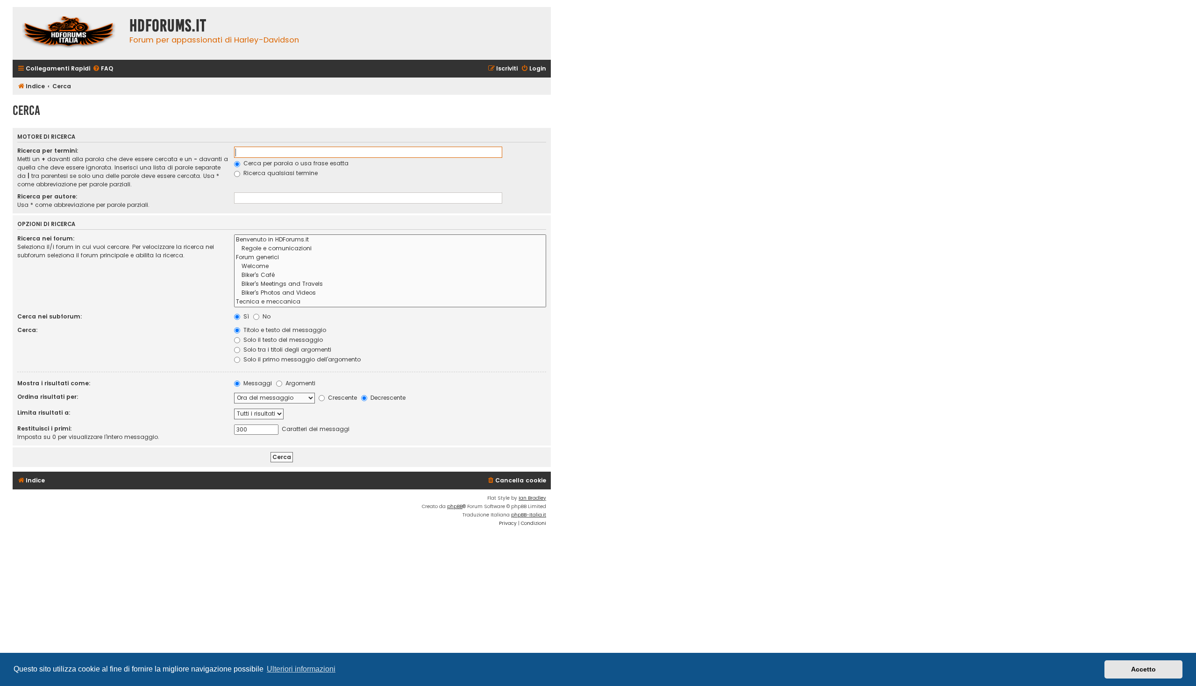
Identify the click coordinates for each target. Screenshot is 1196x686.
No (266, 316)
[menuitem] (103, 69)
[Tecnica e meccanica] (390, 301)
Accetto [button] (1143, 669)
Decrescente (387, 398)
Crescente (341, 398)
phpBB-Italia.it (528, 514)
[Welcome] (390, 266)
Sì (245, 316)
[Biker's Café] (390, 275)
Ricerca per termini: (47, 151)
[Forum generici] (390, 257)
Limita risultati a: (44, 413)
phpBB (455, 506)
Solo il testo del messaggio (282, 340)
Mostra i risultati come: (54, 383)
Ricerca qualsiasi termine (280, 173)
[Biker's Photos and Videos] (390, 293)
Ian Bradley (532, 498)
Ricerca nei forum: (46, 238)
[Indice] (68, 33)
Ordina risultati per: (47, 397)
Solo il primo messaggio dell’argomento (301, 359)
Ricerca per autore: (47, 196)
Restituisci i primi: (44, 428)
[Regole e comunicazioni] (390, 248)
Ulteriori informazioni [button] (301, 669)
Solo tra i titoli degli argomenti (286, 350)
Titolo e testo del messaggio (284, 330)
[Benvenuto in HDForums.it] (390, 239)
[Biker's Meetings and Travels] (390, 284)
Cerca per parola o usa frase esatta (295, 163)
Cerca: (27, 330)
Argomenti (299, 383)
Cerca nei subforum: (49, 316)
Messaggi (257, 383)
